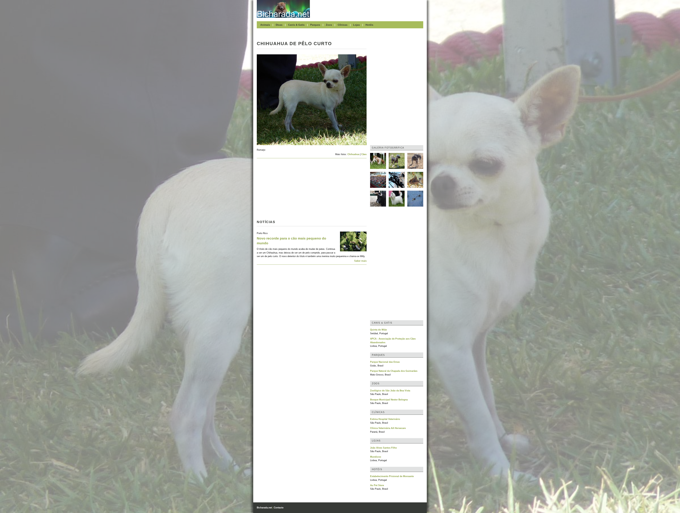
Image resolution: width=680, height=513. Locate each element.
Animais (265, 24)
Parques (315, 24)
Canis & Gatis (296, 24)
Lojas (356, 24)
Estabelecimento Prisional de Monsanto (392, 476)
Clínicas (342, 24)
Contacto (279, 507)
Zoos (329, 24)
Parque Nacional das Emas (385, 362)
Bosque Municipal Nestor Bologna (389, 399)
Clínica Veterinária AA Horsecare (388, 428)
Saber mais (360, 261)
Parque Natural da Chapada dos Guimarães (393, 371)
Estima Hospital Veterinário (385, 419)
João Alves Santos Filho (383, 447)
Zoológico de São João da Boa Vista (390, 390)
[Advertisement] (368, 9)
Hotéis (369, 24)
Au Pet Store (377, 485)
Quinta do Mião (378, 329)
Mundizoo (375, 456)
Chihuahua (353, 154)
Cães (364, 154)
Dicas (279, 24)
